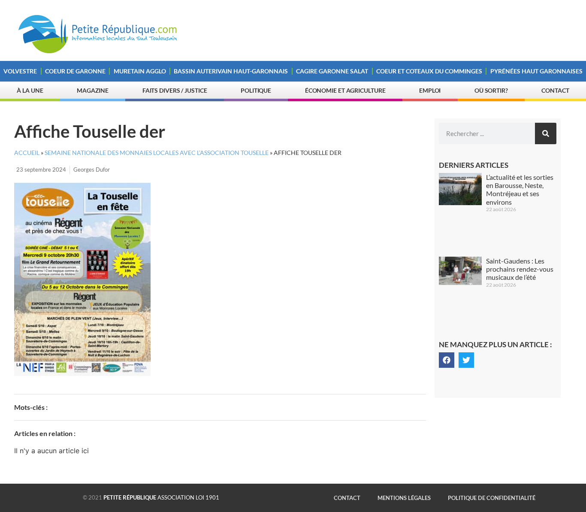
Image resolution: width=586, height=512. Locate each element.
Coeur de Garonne (75, 71)
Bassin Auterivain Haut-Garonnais (231, 71)
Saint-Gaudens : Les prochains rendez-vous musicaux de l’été (519, 269)
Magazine (93, 90)
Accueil (26, 152)
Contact (555, 90)
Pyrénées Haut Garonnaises (536, 71)
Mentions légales (404, 497)
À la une (30, 90)
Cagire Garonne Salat (332, 71)
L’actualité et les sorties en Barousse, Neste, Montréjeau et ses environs (519, 189)
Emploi (430, 90)
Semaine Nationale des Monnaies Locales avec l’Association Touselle (157, 152)
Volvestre (20, 71)
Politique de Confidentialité (491, 497)
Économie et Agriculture (345, 90)
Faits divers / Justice (174, 90)
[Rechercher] (545, 133)
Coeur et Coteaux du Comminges (429, 71)
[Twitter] (466, 360)
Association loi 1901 (161, 497)
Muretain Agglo (140, 71)
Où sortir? (491, 90)
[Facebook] (446, 360)
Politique (256, 90)
